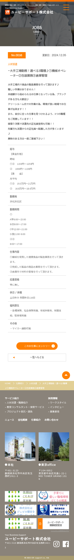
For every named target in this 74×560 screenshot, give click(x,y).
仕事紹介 (20, 383)
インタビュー (57, 407)
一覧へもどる (37, 357)
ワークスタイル (58, 402)
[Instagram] (56, 544)
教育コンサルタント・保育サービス (25, 407)
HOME (8, 383)
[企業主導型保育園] (20, 496)
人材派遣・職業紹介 (17, 402)
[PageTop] (66, 375)
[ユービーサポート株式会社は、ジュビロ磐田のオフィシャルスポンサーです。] (53, 496)
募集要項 (54, 411)
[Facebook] (66, 544)
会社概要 (22, 419)
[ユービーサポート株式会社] (29, 11)
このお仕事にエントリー (37, 346)
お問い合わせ (52, 419)
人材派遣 (33, 383)
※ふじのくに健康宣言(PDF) (60, 531)
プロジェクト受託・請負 (20, 411)
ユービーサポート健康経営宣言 (55, 524)
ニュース (9, 419)
